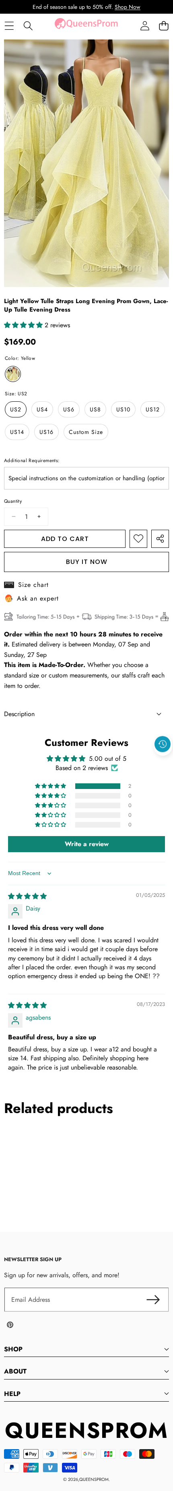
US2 (15, 409)
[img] (27, 896)
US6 (68, 409)
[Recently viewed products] (162, 744)
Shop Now (127, 7)
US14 (17, 432)
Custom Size (86, 432)
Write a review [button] (87, 844)
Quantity (13, 501)
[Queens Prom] (86, 26)
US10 (123, 409)
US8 (95, 409)
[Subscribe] (153, 1300)
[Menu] (9, 26)
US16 (46, 432)
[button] (163, 26)
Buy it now (86, 561)
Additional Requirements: (32, 460)
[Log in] (145, 26)
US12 (153, 409)
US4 (42, 409)
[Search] (28, 26)
